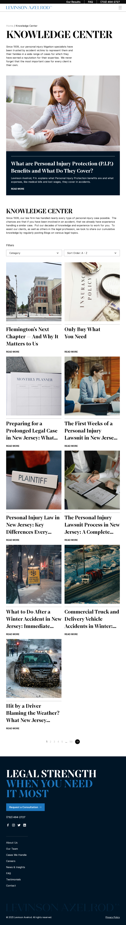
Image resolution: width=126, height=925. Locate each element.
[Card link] (33, 307)
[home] (29, 7)
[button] (120, 7)
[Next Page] (77, 741)
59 (71, 741)
